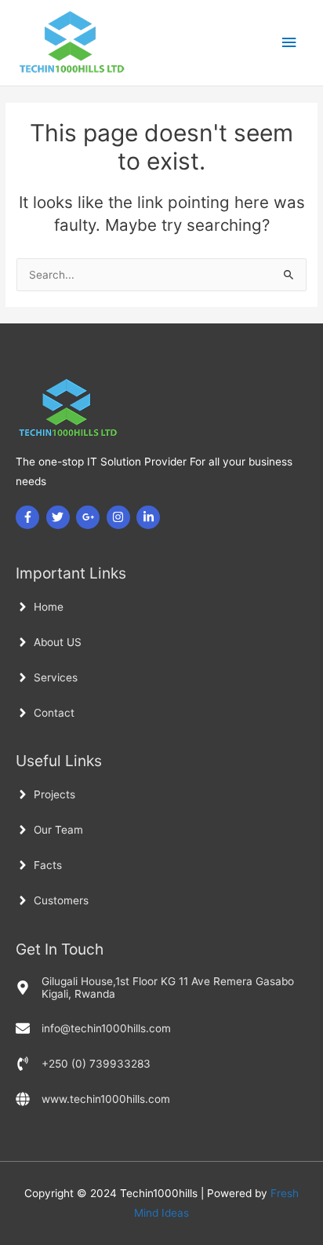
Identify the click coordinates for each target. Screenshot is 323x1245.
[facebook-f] (29, 517)
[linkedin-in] (150, 517)
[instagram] (120, 517)
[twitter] (60, 517)
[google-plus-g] (89, 517)
